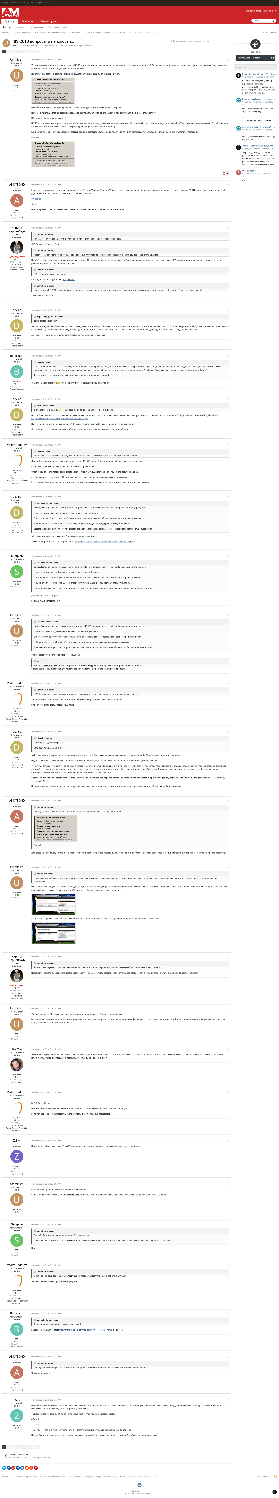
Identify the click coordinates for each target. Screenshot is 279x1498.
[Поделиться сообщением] (228, 60)
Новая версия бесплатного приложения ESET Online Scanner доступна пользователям (259, 99)
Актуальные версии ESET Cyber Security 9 (259, 127)
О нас (46, 3)
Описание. (36, 199)
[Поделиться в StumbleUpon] (31, 1468)
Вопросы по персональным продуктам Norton (71, 45)
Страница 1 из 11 (50, 51)
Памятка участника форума (249, 58)
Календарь (21, 27)
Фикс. (34, 204)
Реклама (12, 3)
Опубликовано (46, 60)
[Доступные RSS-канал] (275, 1476)
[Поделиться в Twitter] (4, 1468)
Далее (31, 51)
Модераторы (37, 27)
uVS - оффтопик (249, 171)
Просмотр (10, 21)
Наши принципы (36, 3)
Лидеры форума (48, 21)
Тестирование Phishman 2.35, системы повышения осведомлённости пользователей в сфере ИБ (259, 146)
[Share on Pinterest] (36, 1468)
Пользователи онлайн (58, 27)
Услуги (5, 3)
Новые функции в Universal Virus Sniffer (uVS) (259, 74)
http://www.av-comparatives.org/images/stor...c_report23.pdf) (60, 418)
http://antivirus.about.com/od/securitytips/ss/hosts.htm (85, 1330)
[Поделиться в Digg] (18, 1468)
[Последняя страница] (38, 51)
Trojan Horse (69, 279)
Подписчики (217, 41)
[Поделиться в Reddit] (27, 1468)
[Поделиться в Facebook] (9, 1468)
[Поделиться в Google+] (13, 1468)
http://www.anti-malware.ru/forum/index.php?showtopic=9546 (104, 541)
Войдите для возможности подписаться (191, 41)
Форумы (7, 27)
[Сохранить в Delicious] (22, 1468)
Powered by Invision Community (137, 1494)
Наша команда (23, 3)
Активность (27, 21)
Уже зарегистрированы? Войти (260, 11)
